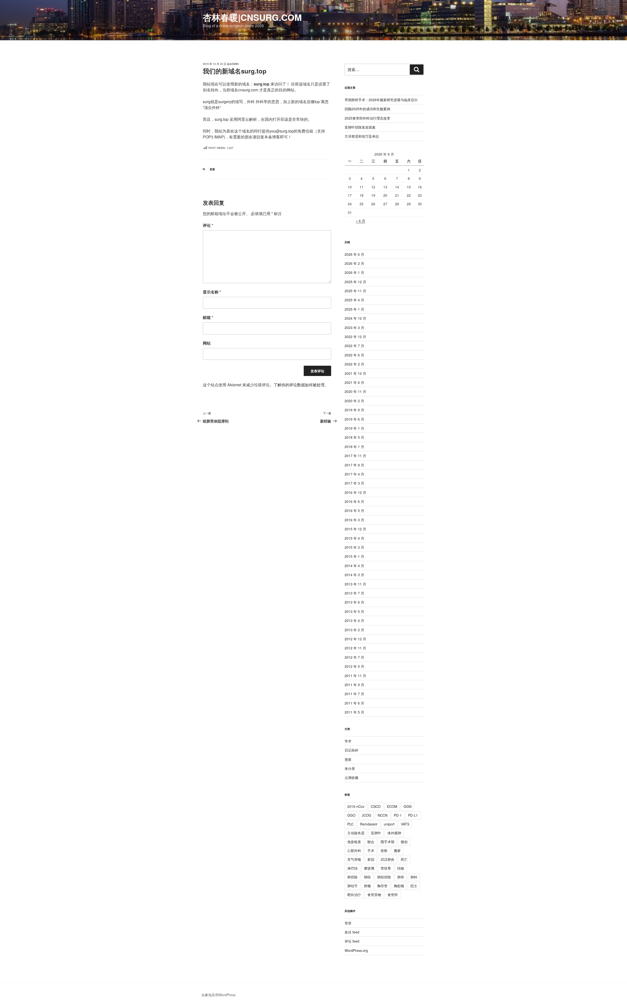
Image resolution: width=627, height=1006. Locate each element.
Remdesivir (368, 824)
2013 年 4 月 (354, 620)
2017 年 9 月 (354, 464)
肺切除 (352, 876)
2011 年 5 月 (354, 712)
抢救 (384, 850)
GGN (407, 806)
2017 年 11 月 (355, 455)
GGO (351, 815)
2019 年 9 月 (354, 409)
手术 (370, 850)
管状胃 (386, 868)
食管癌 (392, 894)
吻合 (370, 841)
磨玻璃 (369, 868)
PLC (350, 824)
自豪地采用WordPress (218, 994)
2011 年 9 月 (354, 684)
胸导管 (382, 885)
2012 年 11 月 (355, 647)
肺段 (367, 876)
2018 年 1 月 (354, 446)
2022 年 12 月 (355, 336)
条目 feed (352, 932)
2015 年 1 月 (354, 556)
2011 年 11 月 (355, 675)
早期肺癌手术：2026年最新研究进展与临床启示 (381, 99)
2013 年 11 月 (355, 584)
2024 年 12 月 (355, 318)
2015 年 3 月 (354, 547)
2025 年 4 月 (354, 299)
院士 (413, 885)
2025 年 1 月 (354, 309)
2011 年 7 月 (354, 693)
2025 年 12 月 (355, 281)
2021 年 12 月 (355, 373)
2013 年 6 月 (354, 602)
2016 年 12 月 (355, 492)
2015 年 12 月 (355, 528)
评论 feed (352, 941)
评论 (208, 225)
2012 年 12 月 (355, 638)
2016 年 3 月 (354, 519)
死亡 (404, 859)
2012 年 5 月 (354, 666)
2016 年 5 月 (354, 510)
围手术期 (387, 841)
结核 (400, 868)
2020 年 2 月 (354, 400)
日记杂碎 (351, 750)
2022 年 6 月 (354, 354)
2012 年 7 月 (354, 657)
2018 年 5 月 (354, 437)
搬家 (397, 850)
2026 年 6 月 (354, 254)
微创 (404, 841)
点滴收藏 (351, 777)
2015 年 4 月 (354, 538)
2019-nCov (355, 806)
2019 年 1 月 (354, 428)
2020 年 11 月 (355, 391)
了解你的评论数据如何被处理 (299, 385)
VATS (405, 824)
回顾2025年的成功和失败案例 (367, 108)
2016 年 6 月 (354, 501)
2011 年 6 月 (354, 703)
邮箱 (208, 317)
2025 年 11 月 (355, 290)
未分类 (350, 768)
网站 (207, 343)
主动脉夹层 (355, 832)
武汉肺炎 (387, 859)
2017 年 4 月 (354, 474)
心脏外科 (354, 850)
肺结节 (352, 885)
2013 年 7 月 (354, 593)
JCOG (366, 815)
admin (234, 64)
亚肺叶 (376, 832)
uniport (389, 824)
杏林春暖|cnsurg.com (252, 17)
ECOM (392, 806)
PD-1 (398, 815)
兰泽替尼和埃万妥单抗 (362, 136)
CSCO (376, 806)
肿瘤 (367, 885)
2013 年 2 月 (354, 629)
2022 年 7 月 (354, 345)
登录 (348, 923)
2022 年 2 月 (354, 364)
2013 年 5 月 (354, 611)
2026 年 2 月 (354, 263)
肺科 (413, 876)
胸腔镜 (399, 885)
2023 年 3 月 (354, 327)
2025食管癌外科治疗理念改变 (367, 118)
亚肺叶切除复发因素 (360, 127)
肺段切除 (384, 876)
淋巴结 (352, 868)
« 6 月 (360, 220)
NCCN (382, 815)
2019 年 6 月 (354, 419)
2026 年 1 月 (354, 272)
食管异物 (374, 894)
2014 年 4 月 (354, 565)
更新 (212, 169)
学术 (348, 741)
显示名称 (212, 292)
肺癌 (400, 876)
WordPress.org (356, 950)
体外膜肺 (394, 832)
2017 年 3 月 (354, 483)
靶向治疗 (354, 894)
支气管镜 (354, 859)
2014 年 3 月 (354, 574)
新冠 (370, 859)
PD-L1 (413, 815)
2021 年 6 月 (354, 382)
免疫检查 (354, 841)
